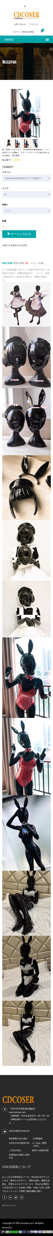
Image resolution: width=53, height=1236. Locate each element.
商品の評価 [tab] (21, 263)
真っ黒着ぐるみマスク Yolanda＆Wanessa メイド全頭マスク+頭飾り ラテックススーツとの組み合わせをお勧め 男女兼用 (26, 152)
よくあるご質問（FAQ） (39, 1144)
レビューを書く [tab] (37, 263)
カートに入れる (20, 234)
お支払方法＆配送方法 (19, 1142)
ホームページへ (9, 1205)
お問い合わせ (20, 24)
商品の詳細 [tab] (7, 263)
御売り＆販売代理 (40, 1150)
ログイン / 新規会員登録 (23, 31)
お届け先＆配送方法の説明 (14, 245)
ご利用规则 (37, 1138)
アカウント (34, 24)
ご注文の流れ (15, 1150)
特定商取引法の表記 (18, 1138)
